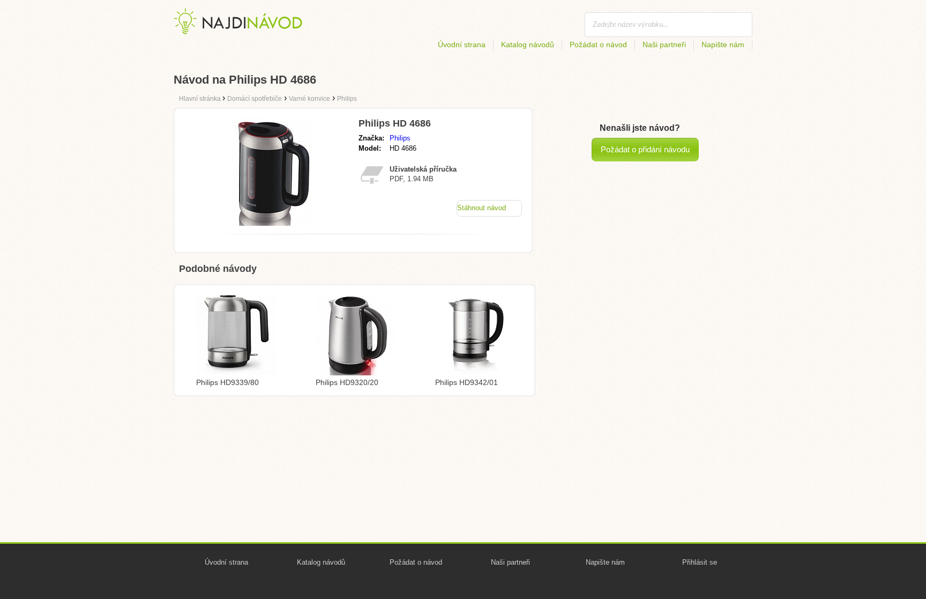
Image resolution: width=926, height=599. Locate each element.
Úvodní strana (462, 44)
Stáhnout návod (481, 208)
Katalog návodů (527, 44)
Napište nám (722, 44)
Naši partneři (664, 44)
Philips (400, 138)
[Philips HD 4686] (271, 222)
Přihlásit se (699, 562)
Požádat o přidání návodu (645, 149)
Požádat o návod (598, 44)
